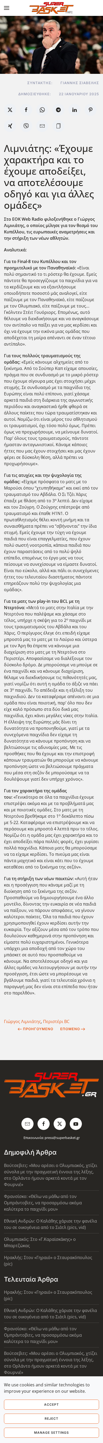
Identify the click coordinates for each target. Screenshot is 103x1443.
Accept (51, 1404)
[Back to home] (52, 8)
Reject (51, 1419)
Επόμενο (70, 1029)
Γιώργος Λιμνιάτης (22, 1021)
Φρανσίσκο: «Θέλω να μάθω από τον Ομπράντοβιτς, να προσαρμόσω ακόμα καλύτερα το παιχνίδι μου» (43, 1202)
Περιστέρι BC (56, 1021)
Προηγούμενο (38, 1029)
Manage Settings (51, 1433)
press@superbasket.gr (62, 1137)
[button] (6, 8)
